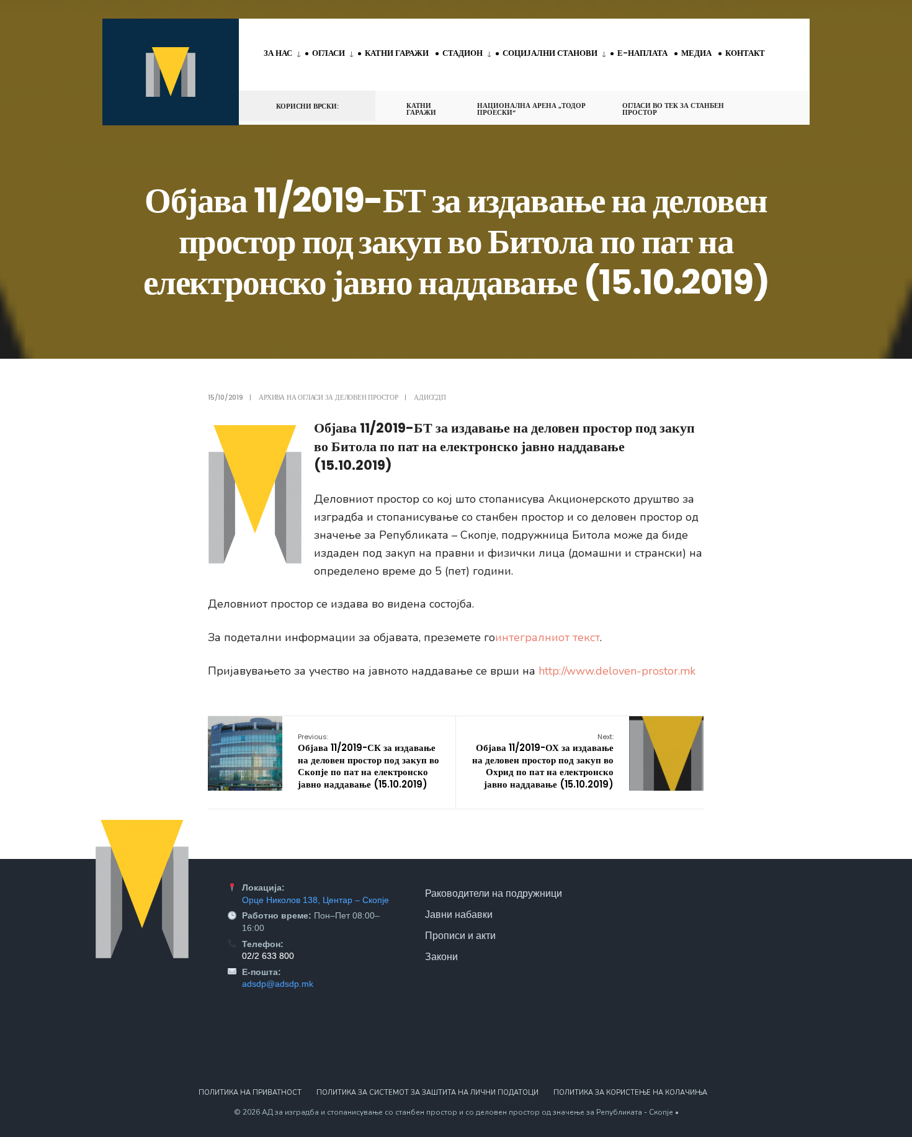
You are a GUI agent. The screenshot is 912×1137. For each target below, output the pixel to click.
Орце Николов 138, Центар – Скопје (315, 900)
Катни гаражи (397, 53)
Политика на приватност (250, 1092)
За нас (278, 53)
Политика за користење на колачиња (630, 1092)
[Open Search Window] (780, 105)
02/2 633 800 (268, 956)
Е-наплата (642, 53)
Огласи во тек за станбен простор (673, 109)
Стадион (462, 53)
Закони (441, 956)
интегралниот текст (547, 637)
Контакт (745, 53)
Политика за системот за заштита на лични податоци (427, 1092)
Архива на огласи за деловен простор (328, 397)
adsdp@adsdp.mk (277, 984)
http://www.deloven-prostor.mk (617, 670)
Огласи (328, 53)
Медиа (696, 53)
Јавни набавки (459, 914)
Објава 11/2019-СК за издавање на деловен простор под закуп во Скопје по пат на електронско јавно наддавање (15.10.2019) (368, 761)
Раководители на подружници (493, 893)
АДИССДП (429, 397)
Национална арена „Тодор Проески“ (531, 109)
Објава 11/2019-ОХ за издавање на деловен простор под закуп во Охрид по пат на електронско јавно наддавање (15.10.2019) (543, 761)
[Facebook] (757, 105)
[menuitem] (284, 54)
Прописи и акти (460, 935)
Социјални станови (550, 53)
